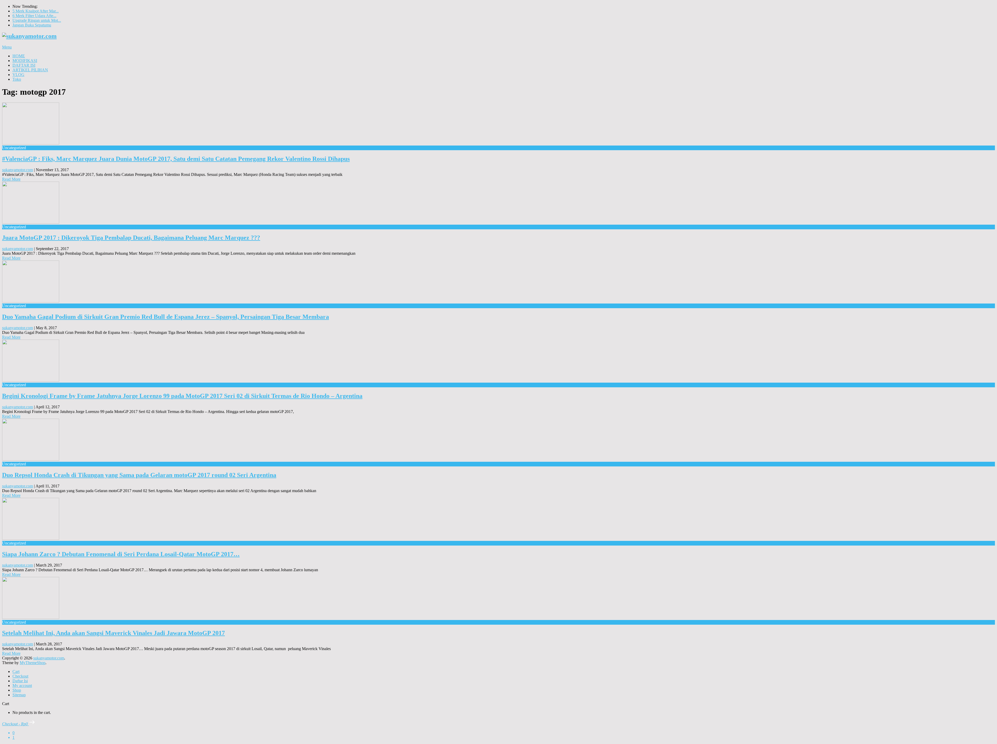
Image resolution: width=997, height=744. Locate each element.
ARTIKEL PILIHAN (30, 70)
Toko (16, 79)
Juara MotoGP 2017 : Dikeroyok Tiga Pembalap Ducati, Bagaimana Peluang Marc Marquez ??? (131, 237)
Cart (15, 671)
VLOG (18, 74)
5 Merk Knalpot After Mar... (35, 11)
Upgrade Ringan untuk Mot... (36, 20)
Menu (7, 47)
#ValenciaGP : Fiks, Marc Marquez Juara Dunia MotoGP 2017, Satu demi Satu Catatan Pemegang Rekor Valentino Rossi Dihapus (176, 158)
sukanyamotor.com (17, 170)
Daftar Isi (20, 681)
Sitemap (19, 695)
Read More (11, 179)
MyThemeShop (32, 662)
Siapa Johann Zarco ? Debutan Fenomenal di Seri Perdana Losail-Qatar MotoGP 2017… (121, 554)
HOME (18, 56)
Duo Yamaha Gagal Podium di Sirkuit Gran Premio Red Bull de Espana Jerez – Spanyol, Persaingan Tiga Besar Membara (165, 316)
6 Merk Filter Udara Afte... (34, 15)
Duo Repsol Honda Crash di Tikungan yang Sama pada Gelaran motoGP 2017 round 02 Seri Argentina (139, 475)
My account (22, 685)
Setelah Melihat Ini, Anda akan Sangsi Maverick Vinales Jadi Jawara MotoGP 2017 (113, 633)
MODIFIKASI (24, 60)
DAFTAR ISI (23, 65)
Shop (16, 690)
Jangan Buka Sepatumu (31, 25)
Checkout (20, 676)
